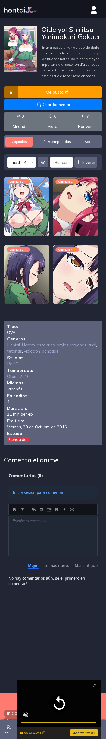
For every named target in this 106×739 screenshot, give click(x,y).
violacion (32, 351)
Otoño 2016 (18, 376)
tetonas (14, 351)
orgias (62, 345)
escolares (46, 345)
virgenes (78, 345)
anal (92, 345)
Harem (28, 345)
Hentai (13, 345)
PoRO (12, 363)
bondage (50, 351)
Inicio (12, 713)
